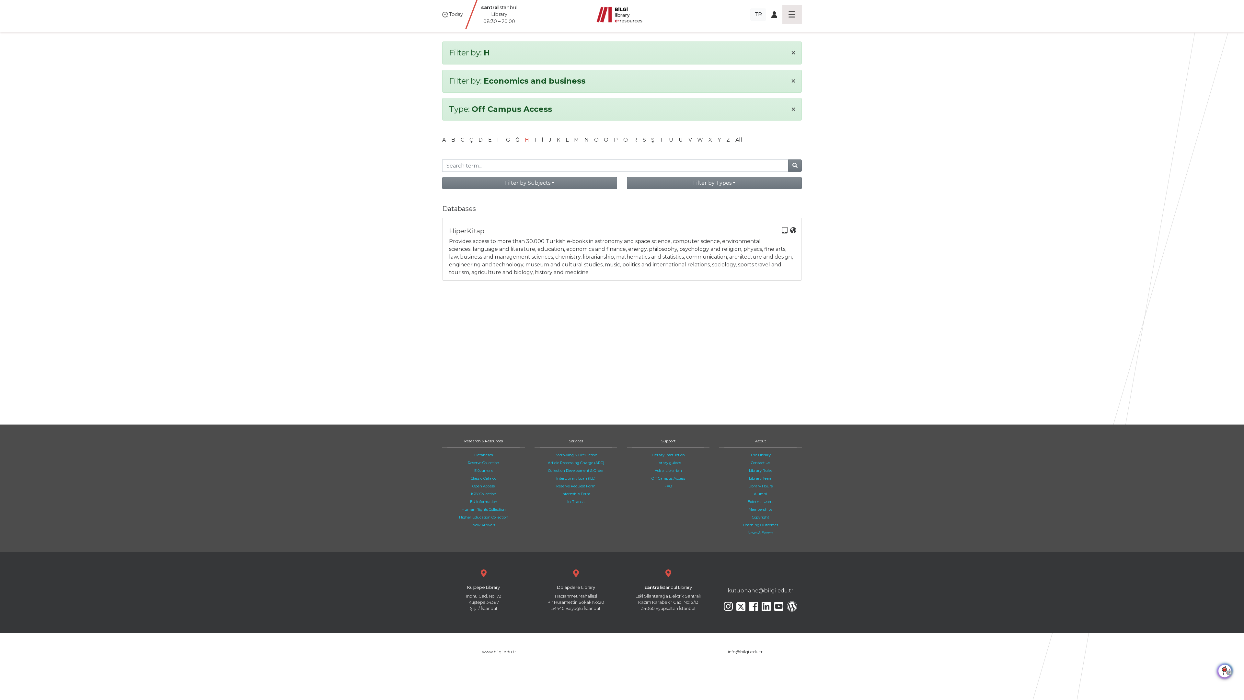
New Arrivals (483, 525)
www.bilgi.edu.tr (499, 651)
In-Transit (576, 501)
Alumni (760, 494)
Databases (483, 455)
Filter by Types (712, 183)
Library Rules (760, 470)
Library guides (668, 463)
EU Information (483, 501)
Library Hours (760, 486)
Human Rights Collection (484, 509)
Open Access (483, 486)
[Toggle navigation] (792, 14)
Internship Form (575, 494)
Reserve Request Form (575, 486)
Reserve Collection (483, 463)
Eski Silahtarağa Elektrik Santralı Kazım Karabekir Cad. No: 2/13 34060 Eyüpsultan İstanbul (668, 598)
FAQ (668, 486)
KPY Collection (483, 494)
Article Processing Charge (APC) (576, 463)
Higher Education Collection (483, 517)
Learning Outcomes (760, 525)
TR (758, 14)
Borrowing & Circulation (576, 455)
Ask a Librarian (668, 470)
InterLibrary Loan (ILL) (575, 478)
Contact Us (760, 463)
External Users (760, 501)
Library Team (760, 478)
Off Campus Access (668, 478)
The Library (760, 455)
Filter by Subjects (527, 183)
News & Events (760, 533)
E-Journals (483, 470)
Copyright (760, 517)
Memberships (760, 509)
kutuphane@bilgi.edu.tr (760, 591)
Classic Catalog (484, 478)
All (738, 140)
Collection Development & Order (576, 470)
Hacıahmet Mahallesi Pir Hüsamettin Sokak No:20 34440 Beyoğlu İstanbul (575, 598)
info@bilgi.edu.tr (745, 651)
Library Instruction (668, 455)
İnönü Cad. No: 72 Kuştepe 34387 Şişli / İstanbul (483, 598)
